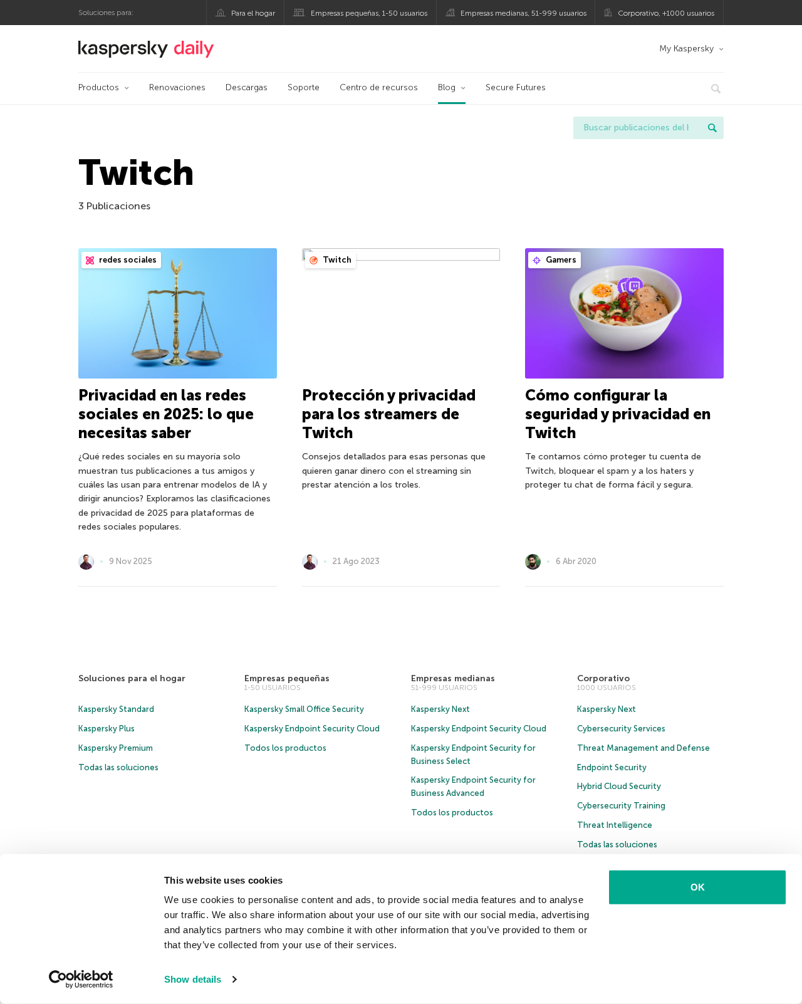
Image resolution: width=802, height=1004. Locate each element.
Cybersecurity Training (621, 805)
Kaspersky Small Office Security (304, 709)
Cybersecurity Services (621, 728)
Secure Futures (516, 87)
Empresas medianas (453, 678)
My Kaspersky (686, 48)
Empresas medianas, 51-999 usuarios (523, 13)
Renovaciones (177, 87)
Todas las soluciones (118, 767)
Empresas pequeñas (287, 678)
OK (697, 887)
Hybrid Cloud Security (619, 786)
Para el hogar (253, 13)
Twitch (336, 259)
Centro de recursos (379, 87)
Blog (447, 87)
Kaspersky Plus (106, 728)
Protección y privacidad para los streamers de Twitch (389, 414)
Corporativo (603, 678)
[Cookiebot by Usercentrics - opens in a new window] (81, 979)
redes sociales (127, 259)
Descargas (247, 87)
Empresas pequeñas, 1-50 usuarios (369, 13)
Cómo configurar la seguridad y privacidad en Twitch (618, 414)
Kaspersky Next (440, 709)
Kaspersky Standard (116, 709)
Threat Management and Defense (643, 748)
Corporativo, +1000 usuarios (666, 13)
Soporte (304, 87)
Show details (192, 979)
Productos (98, 87)
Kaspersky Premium (115, 748)
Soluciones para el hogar (131, 678)
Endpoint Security (612, 767)
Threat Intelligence (614, 825)
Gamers (560, 259)
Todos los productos (285, 748)
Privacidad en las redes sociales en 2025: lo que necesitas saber (166, 414)
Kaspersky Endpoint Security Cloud (312, 728)
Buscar (712, 128)
